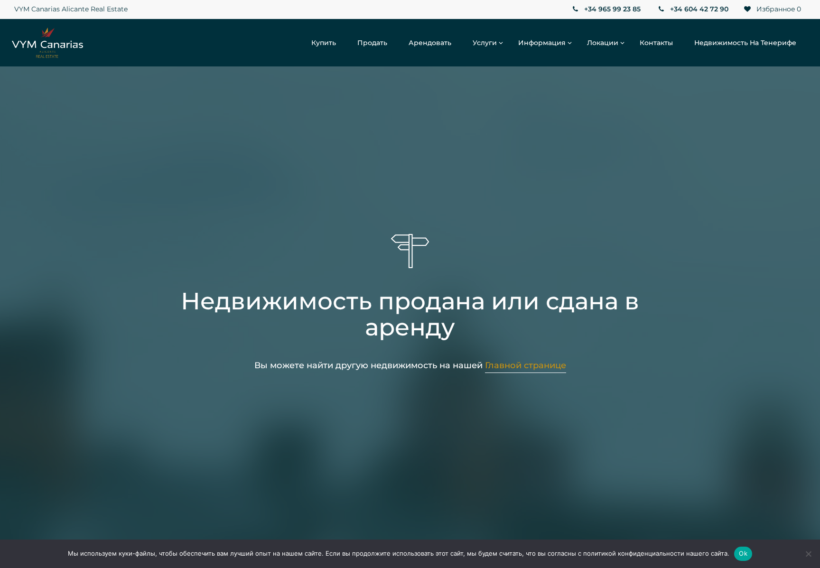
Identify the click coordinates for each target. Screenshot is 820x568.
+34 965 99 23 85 (611, 9)
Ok (743, 553)
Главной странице (525, 365)
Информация (542, 42)
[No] (808, 554)
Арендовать (430, 42)
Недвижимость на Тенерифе (745, 42)
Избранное (778, 9)
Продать (372, 42)
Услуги (485, 42)
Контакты (656, 42)
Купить (323, 42)
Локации (602, 42)
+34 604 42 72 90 (698, 9)
